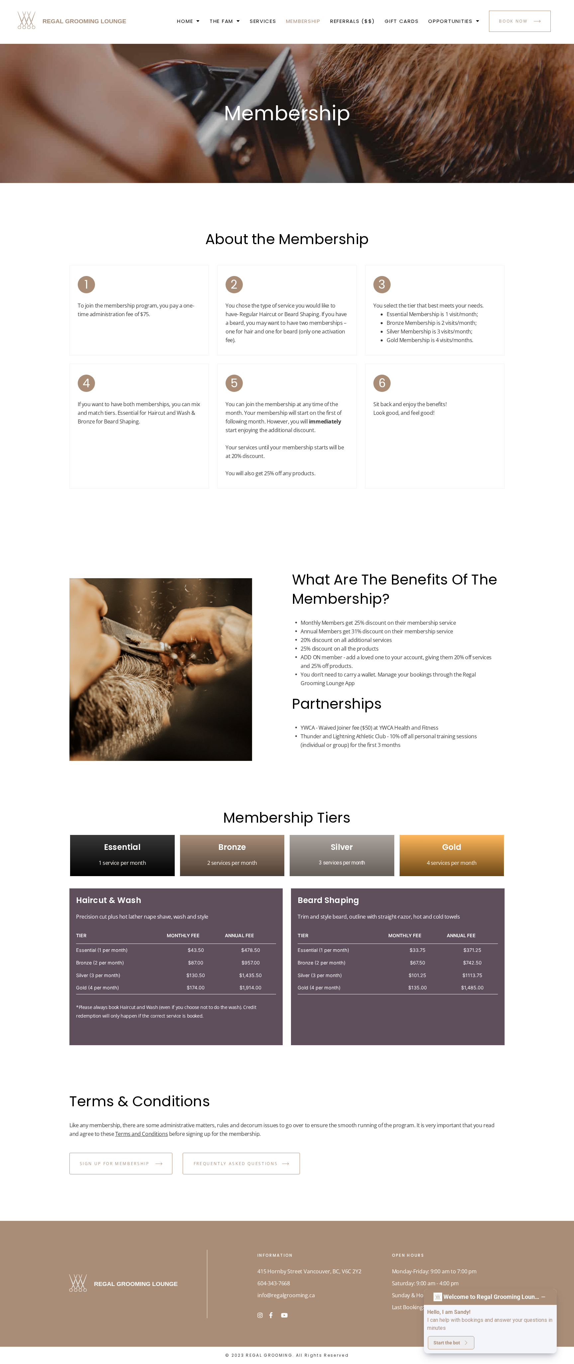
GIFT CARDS (402, 21)
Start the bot (446, 1342)
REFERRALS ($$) (352, 21)
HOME (185, 21)
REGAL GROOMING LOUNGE (84, 21)
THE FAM (221, 21)
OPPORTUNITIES (450, 21)
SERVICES (263, 21)
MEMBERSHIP (303, 21)
